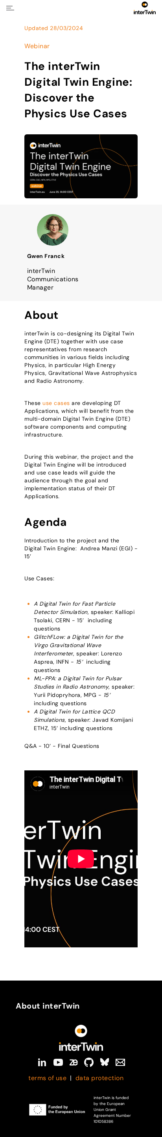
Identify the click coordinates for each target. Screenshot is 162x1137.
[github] (89, 1062)
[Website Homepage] (144, 8)
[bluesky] (104, 1062)
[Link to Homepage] (81, 1038)
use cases (56, 403)
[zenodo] (73, 1062)
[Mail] (120, 1062)
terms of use (47, 1078)
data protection (99, 1078)
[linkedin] (42, 1062)
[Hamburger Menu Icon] (10, 8)
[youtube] (58, 1062)
